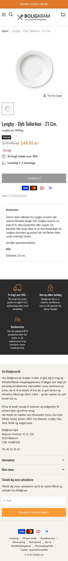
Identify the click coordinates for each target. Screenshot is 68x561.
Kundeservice (48, 538)
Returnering (19, 542)
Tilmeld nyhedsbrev (34, 512)
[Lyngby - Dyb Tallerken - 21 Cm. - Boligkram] (8, 109)
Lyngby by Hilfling (12, 130)
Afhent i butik (29, 538)
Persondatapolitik (44, 545)
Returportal (35, 542)
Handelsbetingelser (21, 545)
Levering (13, 538)
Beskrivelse (12, 209)
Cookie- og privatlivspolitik (34, 549)
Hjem (5, 31)
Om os (48, 542)
